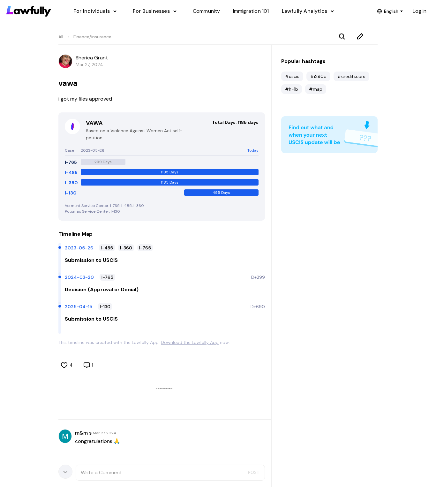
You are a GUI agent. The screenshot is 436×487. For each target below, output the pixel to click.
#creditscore (351, 76)
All (60, 37)
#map (315, 89)
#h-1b (291, 89)
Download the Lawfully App (190, 342)
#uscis (292, 76)
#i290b (318, 76)
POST (253, 472)
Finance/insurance (92, 37)
